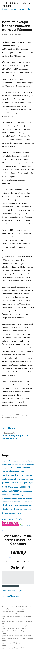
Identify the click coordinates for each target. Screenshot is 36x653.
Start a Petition (7, 585)
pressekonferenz (15, 487)
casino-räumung (23, 464)
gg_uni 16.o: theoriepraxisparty (13, 614)
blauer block (15, 464)
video (20, 513)
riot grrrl (9, 495)
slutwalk (22, 501)
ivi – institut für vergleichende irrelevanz (15, 606)
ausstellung (6, 464)
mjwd (22, 483)
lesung (18, 483)
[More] (29, 9)
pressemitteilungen (10, 417)
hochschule (8, 475)
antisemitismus (8, 461)
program (27, 415)
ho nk (6, 34)
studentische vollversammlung (23, 505)
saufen (15, 495)
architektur (28, 461)
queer (4, 495)
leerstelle (12, 483)
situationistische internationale (11, 501)
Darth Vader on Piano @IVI (12, 590)
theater (30, 509)
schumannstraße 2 (26, 498)
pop (31, 483)
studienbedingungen (13, 509)
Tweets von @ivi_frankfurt (12, 519)
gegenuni (6, 471)
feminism (21, 468)
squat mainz (28, 501)
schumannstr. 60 (15, 498)
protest (15, 490)
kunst (7, 483)
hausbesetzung (17, 471)
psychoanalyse (26, 491)
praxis (14, 9)
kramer (27, 475)
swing (25, 509)
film (28, 467)
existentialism (11, 468)
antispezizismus (19, 461)
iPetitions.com (14, 585)
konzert (22, 9)
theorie (5, 9)
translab (15, 513)
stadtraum (7, 505)
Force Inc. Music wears (11, 596)
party (27, 482)
